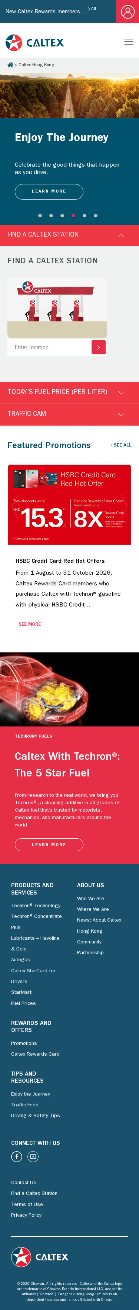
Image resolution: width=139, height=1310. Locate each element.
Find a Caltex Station (34, 1193)
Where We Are (93, 909)
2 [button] (53, 217)
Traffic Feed (25, 1105)
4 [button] (75, 217)
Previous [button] (15, 507)
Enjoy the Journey (30, 1094)
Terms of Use (27, 1204)
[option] (69, 143)
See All (123, 445)
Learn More (49, 845)
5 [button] (86, 217)
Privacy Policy (26, 1215)
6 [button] (97, 217)
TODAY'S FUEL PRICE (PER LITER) (57, 393)
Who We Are (90, 899)
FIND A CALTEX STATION (43, 235)
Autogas (20, 960)
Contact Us (23, 1183)
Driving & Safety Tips (35, 1116)
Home (10, 64)
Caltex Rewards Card (35, 1054)
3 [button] (64, 217)
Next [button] (124, 507)
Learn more (49, 192)
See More (30, 624)
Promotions (24, 1043)
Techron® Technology (35, 906)
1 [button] (42, 217)
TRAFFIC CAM (26, 414)
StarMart (21, 992)
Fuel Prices (23, 1003)
